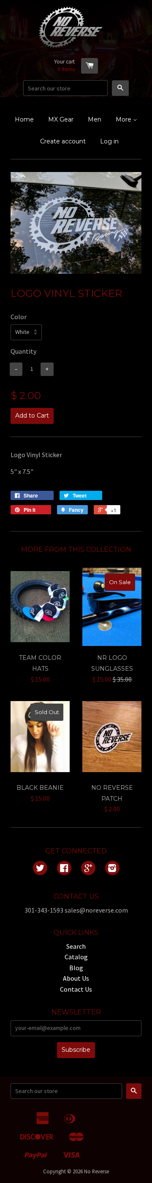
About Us (76, 978)
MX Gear (60, 119)
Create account (63, 141)
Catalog (76, 957)
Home (24, 119)
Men (94, 119)
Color (19, 316)
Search (76, 946)
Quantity (23, 351)
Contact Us (76, 989)
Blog (76, 967)
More (124, 119)
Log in (109, 141)
